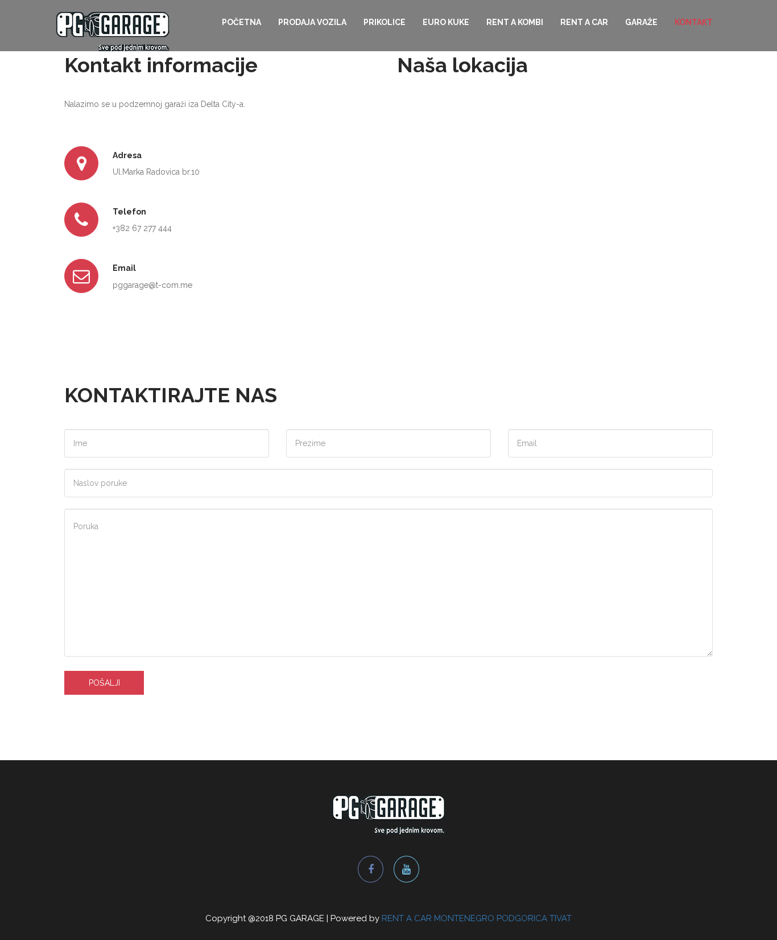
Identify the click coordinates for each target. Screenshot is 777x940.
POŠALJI (104, 682)
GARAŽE (641, 22)
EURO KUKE (446, 22)
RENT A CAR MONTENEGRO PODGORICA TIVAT (477, 918)
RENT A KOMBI (514, 22)
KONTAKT (694, 22)
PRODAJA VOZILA (312, 22)
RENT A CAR (584, 22)
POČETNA (241, 22)
